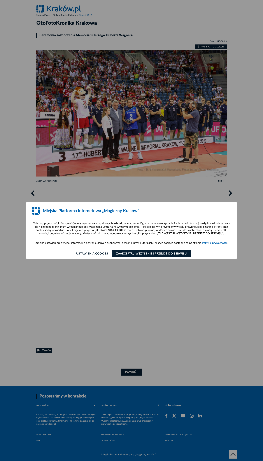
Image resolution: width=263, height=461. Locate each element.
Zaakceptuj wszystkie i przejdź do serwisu (151, 253)
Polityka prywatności (214, 243)
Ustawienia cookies (92, 253)
